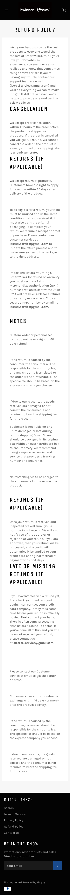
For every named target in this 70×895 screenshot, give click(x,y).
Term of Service (14, 814)
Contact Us (11, 832)
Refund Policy (13, 826)
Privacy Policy (13, 820)
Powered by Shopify (34, 882)
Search (9, 808)
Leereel (18, 882)
